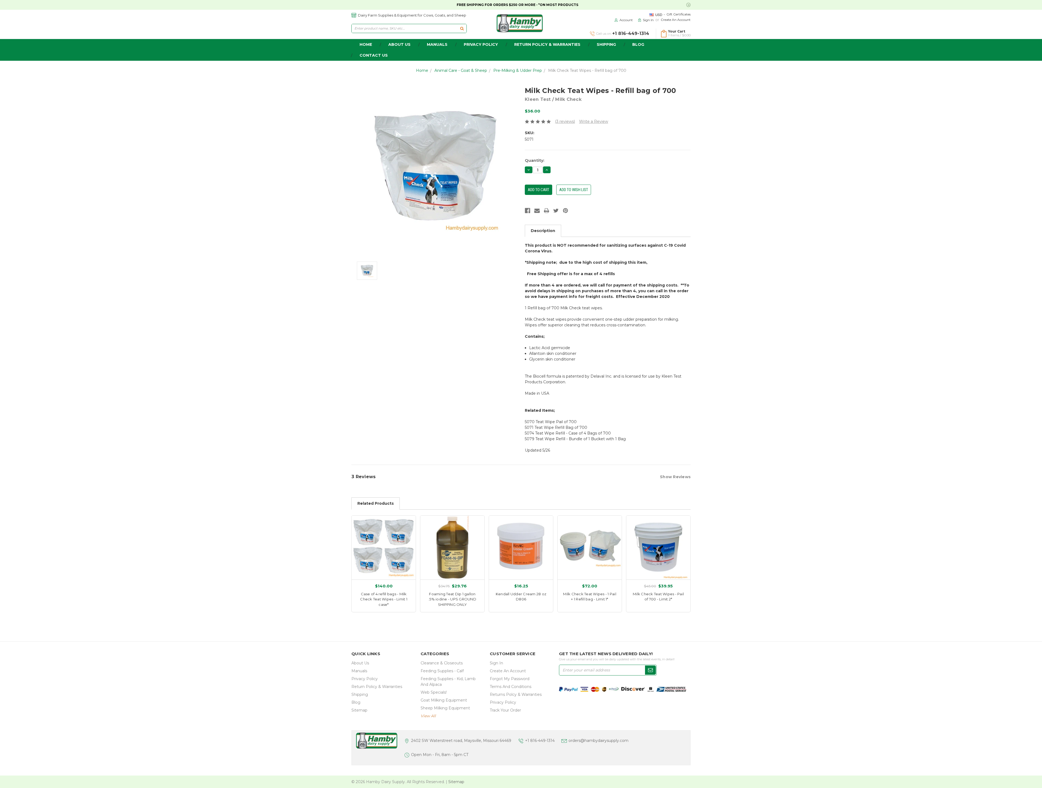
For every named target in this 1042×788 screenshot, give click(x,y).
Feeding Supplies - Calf (442, 670)
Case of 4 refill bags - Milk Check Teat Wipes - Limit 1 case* (383, 599)
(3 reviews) (565, 121)
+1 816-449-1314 (540, 740)
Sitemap (359, 710)
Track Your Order (505, 710)
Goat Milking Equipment (444, 700)
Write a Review (593, 121)
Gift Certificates (678, 14)
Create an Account (676, 20)
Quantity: (534, 160)
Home (422, 70)
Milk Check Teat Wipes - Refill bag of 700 (587, 70)
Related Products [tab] (375, 503)
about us (399, 44)
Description (543, 230)
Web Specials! (434, 692)
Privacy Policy (481, 44)
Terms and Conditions (510, 686)
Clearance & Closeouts (442, 663)
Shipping (606, 44)
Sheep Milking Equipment (445, 708)
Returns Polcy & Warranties (516, 694)
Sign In (496, 663)
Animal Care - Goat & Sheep (460, 70)
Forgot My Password (509, 678)
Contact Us (374, 55)
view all (428, 715)
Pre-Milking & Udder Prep (517, 70)
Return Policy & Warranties (547, 44)
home (366, 44)
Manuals (437, 44)
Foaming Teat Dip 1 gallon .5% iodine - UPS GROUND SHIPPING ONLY (452, 599)
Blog (638, 44)
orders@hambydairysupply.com (598, 740)
